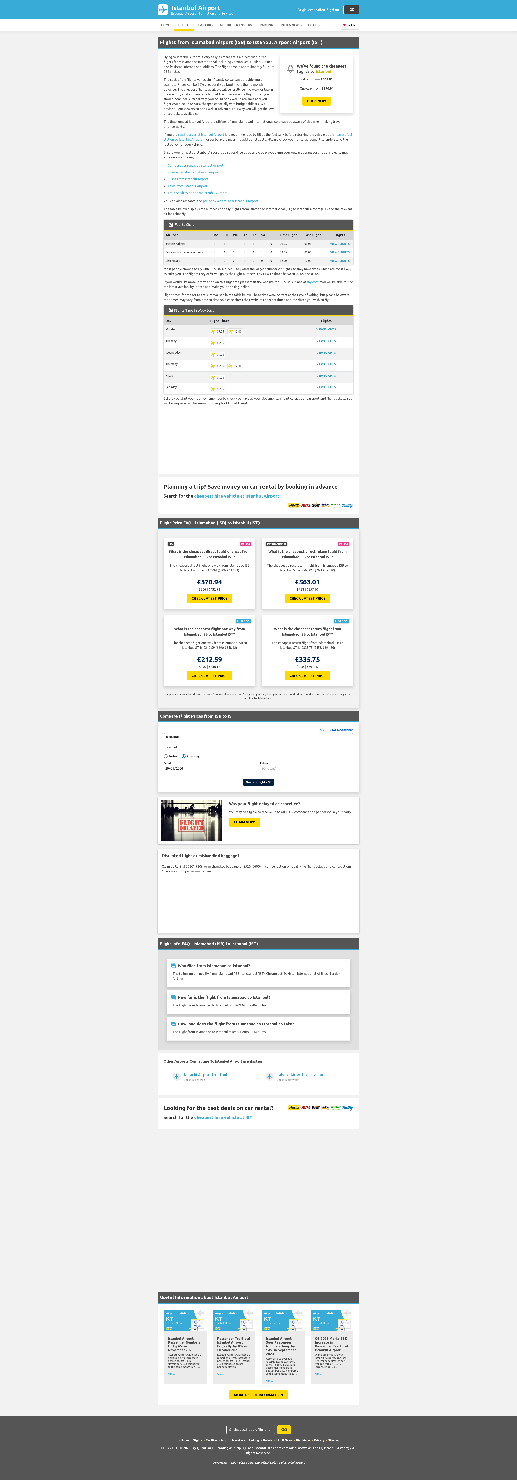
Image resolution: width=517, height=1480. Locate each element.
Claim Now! (244, 822)
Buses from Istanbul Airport (188, 179)
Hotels (314, 25)
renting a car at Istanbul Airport (201, 134)
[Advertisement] (258, 437)
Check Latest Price (209, 598)
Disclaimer (303, 1440)
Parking (266, 25)
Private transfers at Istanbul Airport (194, 172)
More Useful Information (258, 1395)
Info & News (291, 25)
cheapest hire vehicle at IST (223, 1117)
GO (351, 9)
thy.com (313, 282)
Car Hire (205, 25)
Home (165, 25)
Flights (184, 25)
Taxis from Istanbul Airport (187, 186)
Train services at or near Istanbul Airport (197, 193)
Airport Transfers (236, 25)
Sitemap (334, 1440)
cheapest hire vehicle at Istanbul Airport (236, 495)
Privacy (319, 1440)
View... (172, 1374)
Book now (316, 101)
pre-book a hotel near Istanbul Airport (230, 201)
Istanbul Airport (202, 9)
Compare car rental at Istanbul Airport (195, 165)
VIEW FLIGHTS (340, 243)
